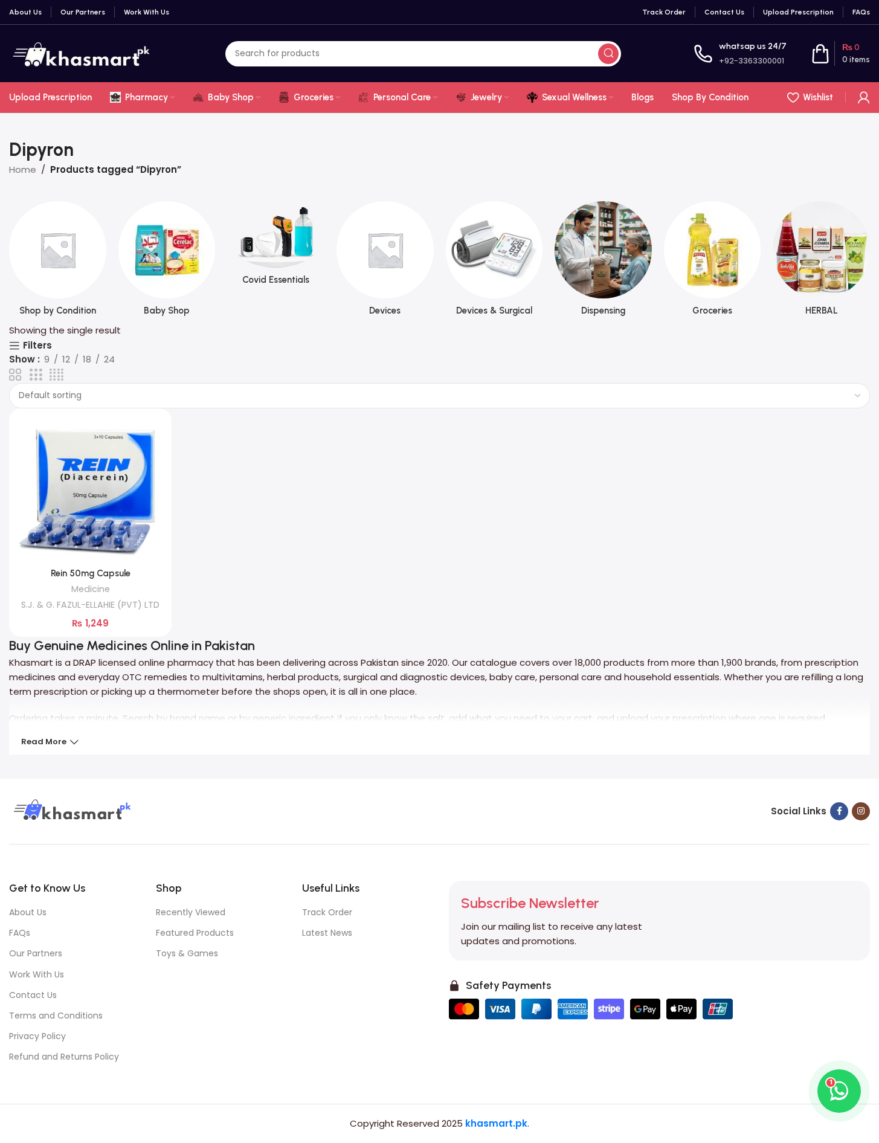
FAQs (19, 933)
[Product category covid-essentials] (275, 246)
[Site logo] (81, 53)
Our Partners (35, 953)
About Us (28, 912)
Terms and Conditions (56, 1015)
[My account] (864, 97)
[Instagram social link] (861, 811)
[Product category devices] (385, 262)
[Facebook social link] (839, 811)
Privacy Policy (37, 1036)
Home (22, 169)
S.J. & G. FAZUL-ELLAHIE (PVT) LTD (90, 605)
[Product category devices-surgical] (494, 262)
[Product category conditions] (57, 262)
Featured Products (195, 933)
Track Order (327, 912)
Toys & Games (187, 953)
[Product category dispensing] (603, 262)
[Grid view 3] (36, 375)
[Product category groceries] (712, 262)
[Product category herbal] (821, 262)
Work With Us (36, 974)
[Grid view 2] (15, 375)
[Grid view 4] (56, 375)
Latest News (327, 933)
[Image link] (70, 810)
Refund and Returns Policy (64, 1057)
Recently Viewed (190, 912)
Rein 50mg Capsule (90, 573)
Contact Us (33, 995)
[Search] (608, 53)
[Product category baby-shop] (167, 262)
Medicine (90, 589)
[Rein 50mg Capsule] (90, 489)
